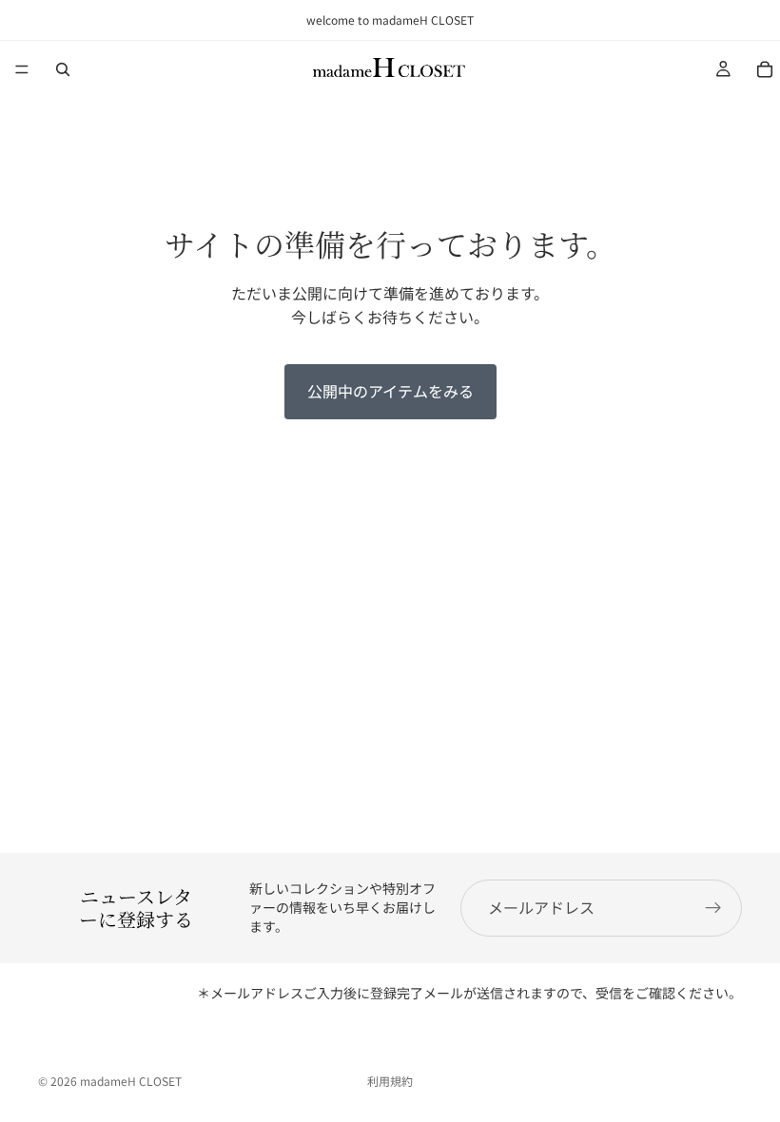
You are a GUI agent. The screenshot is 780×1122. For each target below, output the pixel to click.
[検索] (63, 69)
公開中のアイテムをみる (390, 390)
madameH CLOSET (131, 1081)
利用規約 (390, 1081)
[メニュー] (22, 69)
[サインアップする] (713, 908)
